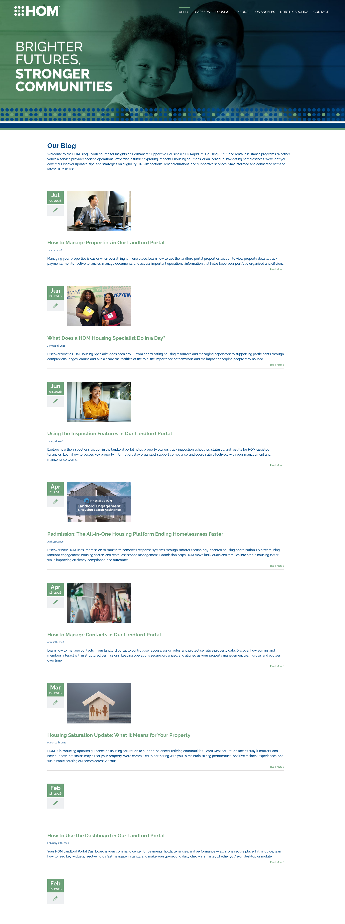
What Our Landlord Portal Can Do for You (99, 889)
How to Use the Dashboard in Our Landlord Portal (99, 795)
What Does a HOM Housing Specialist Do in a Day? (99, 305)
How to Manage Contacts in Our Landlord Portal (99, 597)
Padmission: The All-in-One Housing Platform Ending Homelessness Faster (99, 498)
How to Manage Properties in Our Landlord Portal (99, 211)
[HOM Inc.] (37, 7)
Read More (276, 267)
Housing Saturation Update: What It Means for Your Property (99, 696)
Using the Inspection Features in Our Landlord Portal (99, 399)
